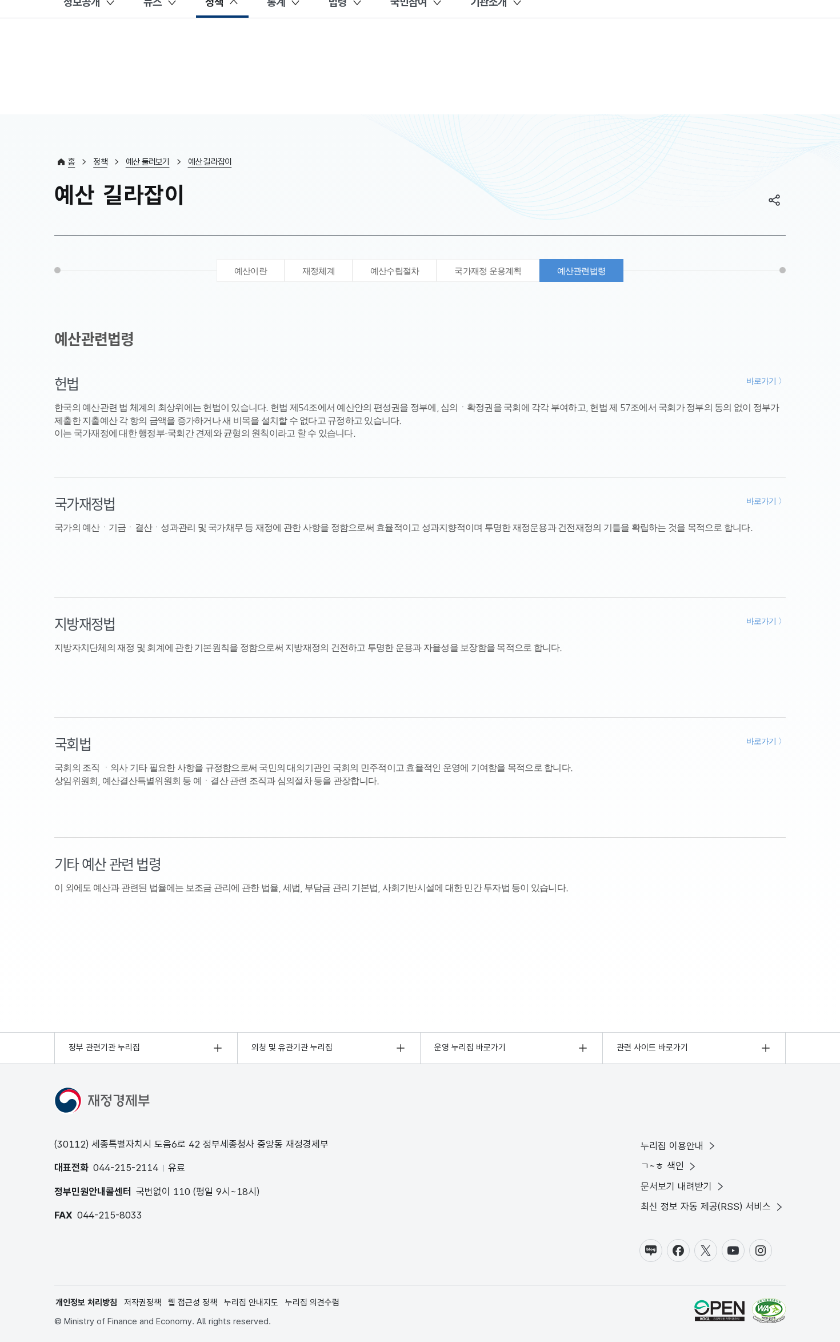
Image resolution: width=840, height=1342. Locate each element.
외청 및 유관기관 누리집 (292, 1047)
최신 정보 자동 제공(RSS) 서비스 (706, 1206)
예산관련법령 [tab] (581, 271)
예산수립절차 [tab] (394, 271)
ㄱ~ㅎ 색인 (662, 1166)
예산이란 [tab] (250, 271)
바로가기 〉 (766, 380)
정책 (100, 162)
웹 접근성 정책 (192, 1302)
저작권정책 (142, 1302)
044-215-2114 (125, 1167)
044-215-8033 (109, 1215)
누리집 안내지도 (251, 1302)
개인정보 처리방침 (86, 1302)
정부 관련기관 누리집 (104, 1047)
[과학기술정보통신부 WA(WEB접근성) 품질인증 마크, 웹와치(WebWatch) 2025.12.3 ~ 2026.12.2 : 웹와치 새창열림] (769, 1312)
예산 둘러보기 (148, 162)
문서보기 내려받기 (676, 1186)
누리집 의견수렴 (312, 1302)
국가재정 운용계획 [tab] (487, 271)
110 (181, 1191)
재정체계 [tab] (318, 271)
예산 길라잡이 (210, 162)
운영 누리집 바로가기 (470, 1047)
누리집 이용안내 (672, 1146)
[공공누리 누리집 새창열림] (719, 1312)
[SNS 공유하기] (774, 200)
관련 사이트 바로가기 (652, 1047)
